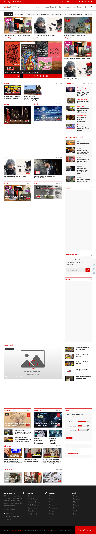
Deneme (46, 7)
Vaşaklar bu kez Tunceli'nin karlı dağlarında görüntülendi (52, 478)
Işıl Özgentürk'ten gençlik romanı (28, 14)
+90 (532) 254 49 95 (11, 519)
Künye (70, 530)
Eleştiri (61, 7)
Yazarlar (74, 2)
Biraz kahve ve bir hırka (83, 102)
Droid (47, 530)
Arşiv (74, 7)
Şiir (56, 7)
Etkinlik (75, 502)
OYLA (69, 438)
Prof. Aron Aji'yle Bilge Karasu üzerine (83, 377)
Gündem (7, 476)
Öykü (52, 514)
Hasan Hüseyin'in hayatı (82, 370)
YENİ (7, 108)
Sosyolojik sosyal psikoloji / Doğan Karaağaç (83, 93)
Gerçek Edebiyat (17, 530)
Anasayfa (53, 530)
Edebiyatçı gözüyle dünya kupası (82, 348)
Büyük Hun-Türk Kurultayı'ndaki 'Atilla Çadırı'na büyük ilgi (31, 98)
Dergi (75, 496)
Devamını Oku (9, 509)
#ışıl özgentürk (68, 38)
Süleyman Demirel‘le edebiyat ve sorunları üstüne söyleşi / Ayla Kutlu (13, 461)
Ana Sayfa (8, 2)
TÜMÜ (58, 84)
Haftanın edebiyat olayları (82, 355)
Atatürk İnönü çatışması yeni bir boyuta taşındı (57, 14)
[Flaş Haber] (89, 44)
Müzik (75, 514)
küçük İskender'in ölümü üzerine (16, 377)
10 (47, 76)
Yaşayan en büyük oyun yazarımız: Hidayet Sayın (83, 110)
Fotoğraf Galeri (33, 514)
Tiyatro (75, 511)
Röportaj (76, 505)
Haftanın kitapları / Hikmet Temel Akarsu (17, 35)
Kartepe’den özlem (83, 143)
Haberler (38, 7)
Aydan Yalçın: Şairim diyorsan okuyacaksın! (31, 460)
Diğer (85, 7)
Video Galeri (9, 349)
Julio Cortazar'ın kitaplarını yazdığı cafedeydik (30, 478)
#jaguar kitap (7, 38)
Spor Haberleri (33, 499)
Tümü (28, 104)
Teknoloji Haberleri (34, 502)
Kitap (52, 7)
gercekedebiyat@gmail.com (14, 516)
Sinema (75, 508)
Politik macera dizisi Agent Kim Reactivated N (44, 177)
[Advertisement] (33, 140)
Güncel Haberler (33, 496)
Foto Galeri (51, 2)
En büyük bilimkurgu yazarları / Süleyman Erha (39, 441)
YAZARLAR (87, 84)
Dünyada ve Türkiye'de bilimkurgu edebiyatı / (52, 441)
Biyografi (76, 499)
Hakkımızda (62, 530)
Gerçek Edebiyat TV (63, 2)
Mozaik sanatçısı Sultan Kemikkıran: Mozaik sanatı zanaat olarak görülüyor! (52, 461)
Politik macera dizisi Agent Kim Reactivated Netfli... (82, 171)
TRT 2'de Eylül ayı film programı (44, 35)
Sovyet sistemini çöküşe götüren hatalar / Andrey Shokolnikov (23, 439)
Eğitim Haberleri (33, 508)
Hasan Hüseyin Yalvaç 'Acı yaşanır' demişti (83, 128)
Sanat (79, 7)
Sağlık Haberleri (33, 505)
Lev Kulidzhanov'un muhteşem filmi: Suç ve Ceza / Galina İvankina (23, 432)
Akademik (68, 7)
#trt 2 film (36, 38)
